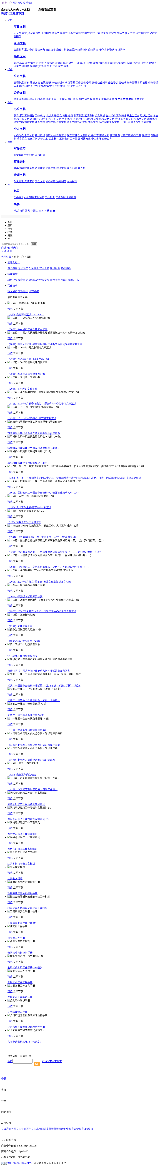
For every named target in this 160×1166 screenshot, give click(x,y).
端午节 (88, 33)
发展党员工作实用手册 (20, 982)
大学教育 (79, 1128)
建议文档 (99, 118)
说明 (55, 66)
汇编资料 (89, 115)
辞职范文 (43, 138)
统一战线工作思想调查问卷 (23, 656)
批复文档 (141, 118)
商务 (41, 210)
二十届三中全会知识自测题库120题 (27, 730)
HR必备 (28, 86)
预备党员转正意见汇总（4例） (24, 641)
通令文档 (40, 122)
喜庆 (52, 210)
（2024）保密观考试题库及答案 (25, 596)
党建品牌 (72, 49)
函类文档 (67, 118)
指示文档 (83, 122)
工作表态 (64, 138)
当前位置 (6, 256)
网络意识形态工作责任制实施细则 (26, 804)
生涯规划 (60, 86)
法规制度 (61, 181)
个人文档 (20, 128)
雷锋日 (39, 33)
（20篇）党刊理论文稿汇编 (23, 388)
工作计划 (50, 197)
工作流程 (81, 82)
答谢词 (58, 63)
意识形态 (29, 181)
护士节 (96, 33)
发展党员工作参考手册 (20, 997)
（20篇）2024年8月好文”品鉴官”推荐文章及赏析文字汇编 (39, 581)
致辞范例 (83, 49)
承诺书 (17, 66)
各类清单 (120, 49)
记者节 (153, 33)
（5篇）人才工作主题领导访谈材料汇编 (29, 507)
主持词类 (111, 115)
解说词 (110, 49)
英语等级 (59, 1128)
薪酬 (48, 82)
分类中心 (7, 2)
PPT (10, 184)
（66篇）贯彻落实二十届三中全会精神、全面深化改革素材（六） (44, 492)
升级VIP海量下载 (12, 13)
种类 (10, 102)
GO (37, 1064)
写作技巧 (20, 148)
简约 (21, 210)
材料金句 (29, 168)
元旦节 (17, 33)
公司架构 (70, 86)
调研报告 (35, 118)
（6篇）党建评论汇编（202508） (26, 314)
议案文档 (61, 122)
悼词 (65, 63)
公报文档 (24, 118)
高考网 (40, 1128)
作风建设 (19, 181)
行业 (10, 69)
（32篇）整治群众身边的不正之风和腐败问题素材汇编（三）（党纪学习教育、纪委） (55, 552)
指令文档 (93, 122)
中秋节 (137, 33)
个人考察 (83, 135)
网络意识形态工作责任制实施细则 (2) (28, 819)
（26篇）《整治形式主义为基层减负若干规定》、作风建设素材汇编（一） (49, 567)
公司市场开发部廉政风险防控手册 (26, 1027)
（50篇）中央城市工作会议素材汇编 (28, 329)
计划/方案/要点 (54, 115)
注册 (9, 251)
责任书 (122, 82)
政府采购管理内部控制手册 (23, 893)
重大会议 (29, 49)
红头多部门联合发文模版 (21, 863)
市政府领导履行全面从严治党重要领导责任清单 (34, 433)
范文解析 (100, 115)
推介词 (102, 49)
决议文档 (120, 118)
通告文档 (29, 122)
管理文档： (14, 262)
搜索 (34, 244)
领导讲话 (19, 115)
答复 (49, 66)
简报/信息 (67, 115)
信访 (114, 99)
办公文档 (20, 109)
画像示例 (33, 138)
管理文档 (20, 175)
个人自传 (96, 138)
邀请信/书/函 (125, 63)
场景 (17, 191)
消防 (86, 99)
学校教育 (71, 197)
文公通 (5, 1128)
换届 (92, 99)
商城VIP (6, 247)
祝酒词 (136, 63)
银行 (70, 99)
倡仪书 (42, 63)
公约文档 (56, 118)
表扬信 (50, 63)
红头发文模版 (15, 878)
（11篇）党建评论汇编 (20, 626)
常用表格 (143, 82)
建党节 (104, 33)
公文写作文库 (28, 1128)
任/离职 (146, 135)
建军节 (112, 33)
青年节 (64, 33)
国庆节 (145, 33)
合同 (88, 82)
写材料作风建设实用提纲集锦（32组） (29, 463)
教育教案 (79, 115)
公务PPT (18, 197)
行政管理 (153, 82)
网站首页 (17, 2)
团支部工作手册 (16, 938)
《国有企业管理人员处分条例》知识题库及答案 (34, 745)
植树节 (80, 33)
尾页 (59, 1061)
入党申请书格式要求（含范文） (25, 1041)
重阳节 (17, 36)
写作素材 (20, 161)
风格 (17, 204)
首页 (10, 1061)
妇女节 (31, 33)
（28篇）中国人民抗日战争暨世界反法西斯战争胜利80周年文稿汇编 (45, 344)
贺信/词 (42, 66)
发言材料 (29, 135)
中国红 (34, 210)
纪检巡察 (40, 99)
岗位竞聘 (136, 135)
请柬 (95, 63)
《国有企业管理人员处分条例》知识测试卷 (31, 759)
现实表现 (72, 135)
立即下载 (18, 308)
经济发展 (19, 99)
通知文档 (51, 122)
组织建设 (29, 99)
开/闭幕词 (19, 63)
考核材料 (72, 181)
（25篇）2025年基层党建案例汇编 (26, 374)
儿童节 (72, 33)
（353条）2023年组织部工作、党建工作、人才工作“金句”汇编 (42, 537)
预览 (10, 308)
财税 (26, 82)
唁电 (115, 63)
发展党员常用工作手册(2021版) (25, 967)
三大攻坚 (62, 99)
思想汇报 (61, 135)
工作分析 (81, 86)
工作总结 (40, 115)
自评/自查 (93, 135)
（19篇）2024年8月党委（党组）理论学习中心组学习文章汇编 (42, 611)
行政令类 (104, 122)
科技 (46, 210)
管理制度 (19, 82)
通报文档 (19, 122)
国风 (27, 210)
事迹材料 (104, 135)
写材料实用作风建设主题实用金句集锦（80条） (34, 448)
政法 (48, 99)
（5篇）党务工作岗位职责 (22, 774)
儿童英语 (49, 1128)
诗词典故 (40, 168)
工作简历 (75, 138)
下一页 (53, 1061)
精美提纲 (19, 168)
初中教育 (69, 1128)
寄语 (66, 66)
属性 (10, 142)
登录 (3, 251)
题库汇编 (72, 168)
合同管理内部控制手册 (20, 952)
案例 (94, 82)
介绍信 (152, 63)
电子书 (81, 168)
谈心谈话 (51, 181)
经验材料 (61, 49)
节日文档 (20, 26)
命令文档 (131, 118)
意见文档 (72, 122)
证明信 (25, 66)
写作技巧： (14, 285)
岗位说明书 (58, 82)
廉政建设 (106, 99)
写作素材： (14, 274)
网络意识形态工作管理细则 (23, 834)
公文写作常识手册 (18, 1012)
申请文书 (51, 135)
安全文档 (40, 181)
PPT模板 (88, 1128)
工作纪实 (125, 122)
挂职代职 (126, 135)
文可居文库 (15, 1128)
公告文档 (46, 118)
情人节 (128, 33)
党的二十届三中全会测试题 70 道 (26, 715)
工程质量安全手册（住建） (23, 923)
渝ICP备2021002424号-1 (20, 1163)
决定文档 (109, 118)
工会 (53, 99)
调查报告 (136, 122)
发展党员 (139, 99)
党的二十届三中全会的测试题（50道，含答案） (34, 700)
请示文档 (152, 118)
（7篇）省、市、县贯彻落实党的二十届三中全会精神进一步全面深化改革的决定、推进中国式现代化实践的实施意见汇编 (74, 477)
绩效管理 (49, 86)
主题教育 (19, 49)
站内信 (14, 247)
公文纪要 (77, 118)
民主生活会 (133, 115)
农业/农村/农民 (126, 99)
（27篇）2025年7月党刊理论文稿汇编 (28, 359)
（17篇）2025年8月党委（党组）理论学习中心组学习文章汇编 (42, 403)
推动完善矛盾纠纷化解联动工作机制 (28, 908)
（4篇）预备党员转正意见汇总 (24, 522)
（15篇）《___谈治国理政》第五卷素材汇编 (32, 418)
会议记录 (88, 118)
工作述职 (39, 197)
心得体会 (19, 135)
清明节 (47, 33)
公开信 (78, 63)
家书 (60, 66)
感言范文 (22, 138)
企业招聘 (103, 82)
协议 (43, 82)
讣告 (71, 63)
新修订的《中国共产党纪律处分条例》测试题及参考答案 (39, 670)
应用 (10, 20)
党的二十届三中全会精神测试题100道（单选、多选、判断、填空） (44, 685)
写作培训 (40, 155)
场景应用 (20, 56)
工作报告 (29, 115)
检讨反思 (40, 135)
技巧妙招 (29, 155)
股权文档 (35, 82)
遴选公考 (107, 138)
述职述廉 (115, 135)
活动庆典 (40, 49)
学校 (81, 99)
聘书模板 (87, 63)
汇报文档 (114, 122)
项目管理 (70, 82)
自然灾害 (51, 49)
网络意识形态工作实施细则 (23, 848)
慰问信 (108, 63)
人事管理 (19, 86)
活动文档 (20, 43)
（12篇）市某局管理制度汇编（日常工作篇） (33, 789)
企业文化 (39, 86)
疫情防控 (93, 49)
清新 (16, 210)
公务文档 (20, 92)
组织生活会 (146, 115)
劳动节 (55, 33)
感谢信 (34, 66)
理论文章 (61, 168)
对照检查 (86, 138)
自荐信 (144, 63)
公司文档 (20, 76)
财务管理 (132, 82)
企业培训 (113, 82)
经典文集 (51, 168)
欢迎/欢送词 (31, 63)
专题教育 (146, 122)
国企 (98, 99)
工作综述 (121, 115)
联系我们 (28, 2)
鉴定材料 (54, 138)
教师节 (120, 33)
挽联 (101, 63)
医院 (75, 99)
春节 (24, 33)
